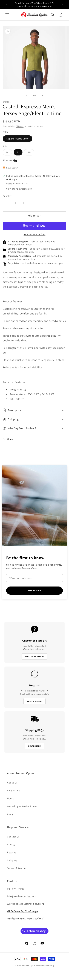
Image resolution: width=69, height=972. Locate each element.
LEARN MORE (34, 746)
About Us (12, 782)
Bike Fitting (13, 790)
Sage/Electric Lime (17, 138)
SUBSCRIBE (34, 590)
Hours (10, 798)
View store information (19, 188)
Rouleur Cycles (29, 965)
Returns (11, 852)
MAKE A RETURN (34, 701)
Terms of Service (16, 868)
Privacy (11, 844)
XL (31, 153)
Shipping (20, 126)
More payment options (34, 234)
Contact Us (13, 836)
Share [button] (10, 439)
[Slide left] (27, 95)
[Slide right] (42, 95)
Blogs (10, 814)
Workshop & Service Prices (22, 806)
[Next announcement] (62, 4)
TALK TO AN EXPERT (34, 656)
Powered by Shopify (45, 965)
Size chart (8, 160)
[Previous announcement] (6, 4)
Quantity (7, 196)
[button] (7, 15)
